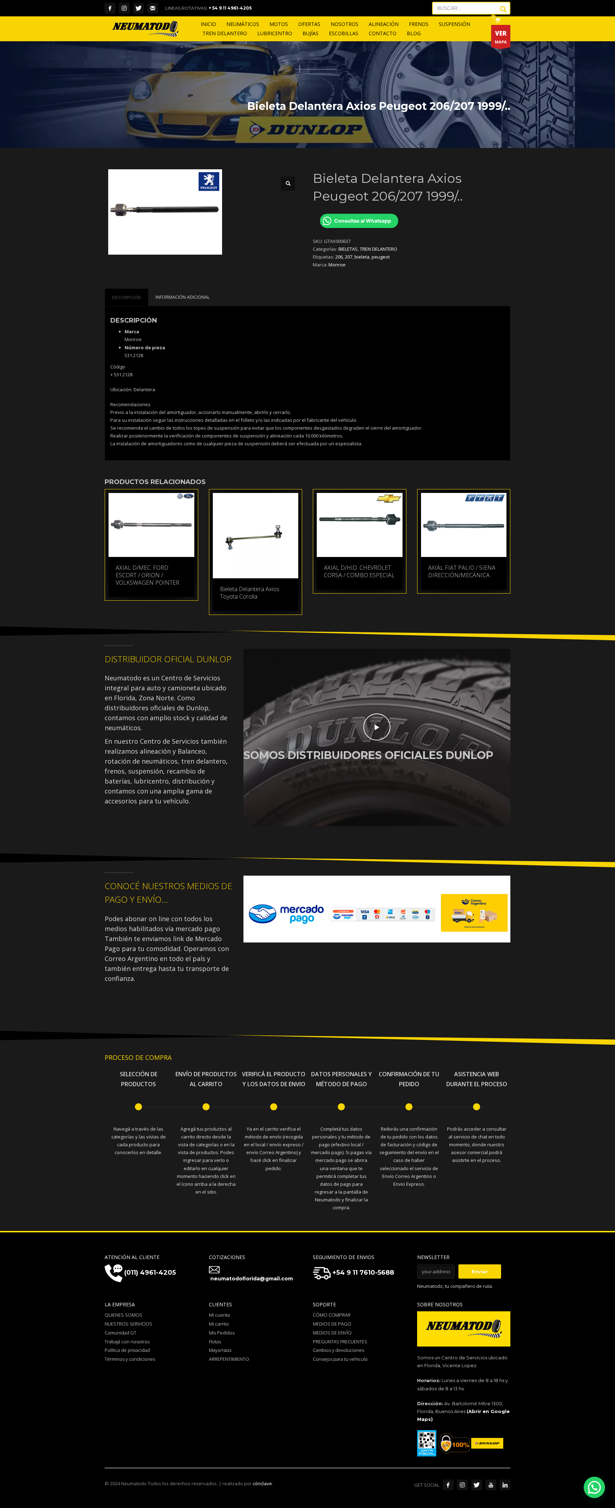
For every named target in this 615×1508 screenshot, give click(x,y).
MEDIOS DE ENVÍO (332, 1332)
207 (348, 257)
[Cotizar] (152, 8)
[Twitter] (138, 8)
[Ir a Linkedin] (505, 1485)
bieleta (361, 257)
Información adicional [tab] (183, 297)
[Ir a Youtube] (490, 1485)
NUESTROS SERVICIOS (128, 1324)
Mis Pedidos (222, 1332)
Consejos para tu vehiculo (340, 1359)
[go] (499, 9)
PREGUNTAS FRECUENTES (340, 1341)
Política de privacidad (127, 1350)
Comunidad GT (120, 1332)
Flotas (215, 1341)
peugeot (381, 257)
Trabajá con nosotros (127, 1341)
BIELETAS (348, 249)
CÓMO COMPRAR (332, 1315)
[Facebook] (110, 8)
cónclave (262, 1483)
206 (339, 257)
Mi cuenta (219, 1315)
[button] (288, 183)
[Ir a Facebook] (448, 1485)
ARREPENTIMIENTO (229, 1359)
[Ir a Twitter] (476, 1485)
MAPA (501, 36)
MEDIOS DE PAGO (332, 1324)
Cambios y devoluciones (338, 1350)
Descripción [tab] (126, 297)
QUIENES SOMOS (123, 1315)
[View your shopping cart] (497, 20)
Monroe (337, 264)
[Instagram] (124, 8)
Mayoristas (220, 1350)
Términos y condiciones (130, 1359)
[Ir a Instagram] (462, 1485)
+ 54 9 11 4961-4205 (230, 8)
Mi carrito (219, 1324)
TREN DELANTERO (378, 249)
